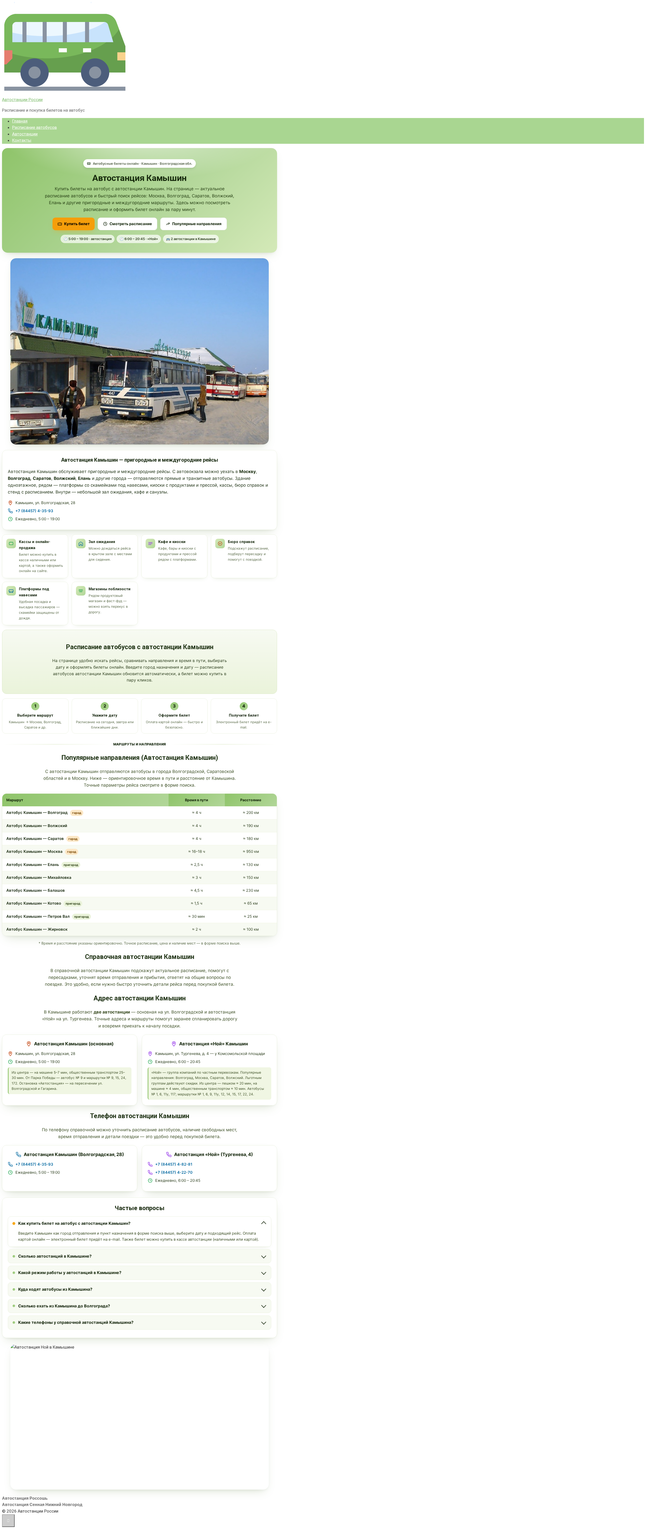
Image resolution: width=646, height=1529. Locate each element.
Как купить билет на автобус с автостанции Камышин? (74, 1223)
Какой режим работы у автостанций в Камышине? (69, 1272)
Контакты (21, 140)
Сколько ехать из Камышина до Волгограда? (64, 1305)
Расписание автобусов (34, 127)
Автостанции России (22, 99)
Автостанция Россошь (25, 1498)
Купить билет (77, 223)
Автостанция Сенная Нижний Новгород (42, 1504)
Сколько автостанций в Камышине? (55, 1256)
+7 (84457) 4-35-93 (34, 510)
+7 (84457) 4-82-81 (173, 1164)
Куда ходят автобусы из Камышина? (55, 1289)
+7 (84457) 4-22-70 (174, 1172)
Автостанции (25, 133)
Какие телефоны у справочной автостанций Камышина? (75, 1322)
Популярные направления (197, 223)
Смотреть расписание (131, 223)
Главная (20, 121)
